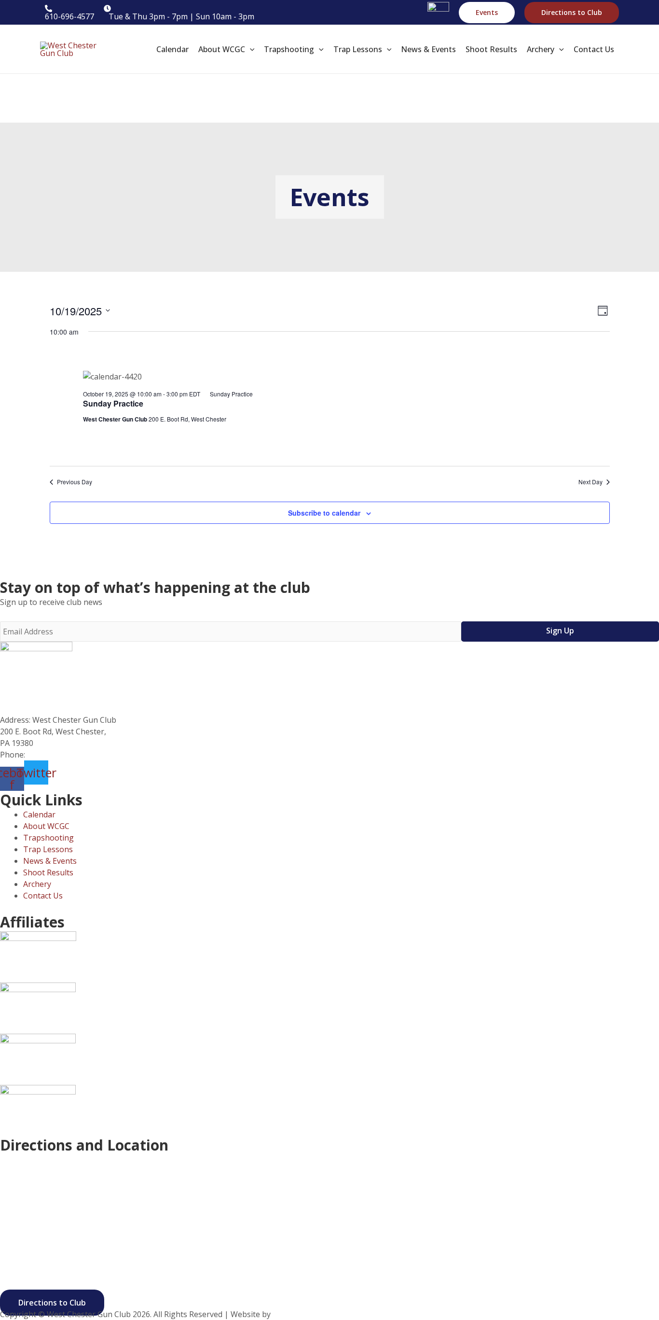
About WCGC (46, 826)
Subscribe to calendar (324, 513)
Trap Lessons (48, 849)
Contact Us (43, 895)
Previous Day (74, 482)
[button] (487, 12)
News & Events (50, 861)
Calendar (39, 814)
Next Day (590, 482)
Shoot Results (48, 872)
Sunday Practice (113, 403)
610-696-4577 (51, 754)
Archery (37, 884)
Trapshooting (48, 837)
